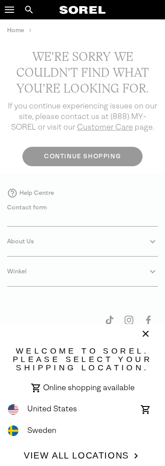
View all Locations (76, 455)
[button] (9, 9)
